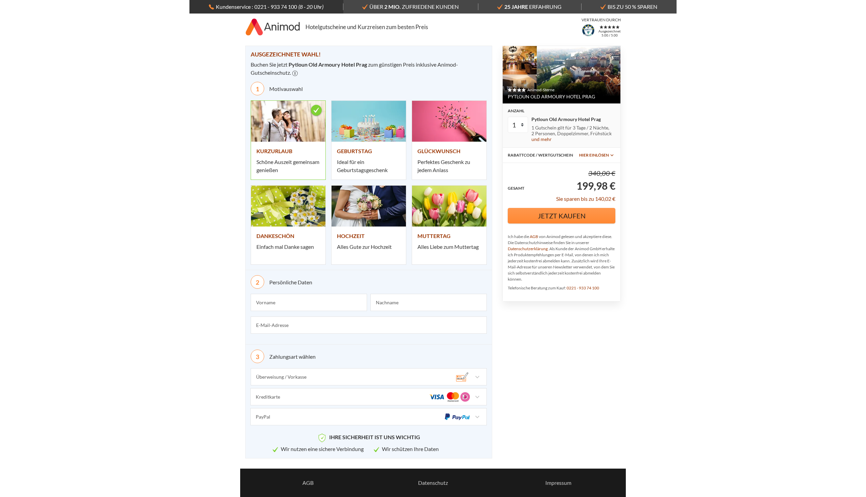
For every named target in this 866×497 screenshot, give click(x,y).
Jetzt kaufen (562, 216)
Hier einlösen (594, 155)
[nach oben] (858, 248)
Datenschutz (433, 482)
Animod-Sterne (540, 89)
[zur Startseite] (272, 27)
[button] (295, 73)
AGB (534, 236)
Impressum (558, 482)
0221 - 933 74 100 (583, 287)
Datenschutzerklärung (528, 248)
